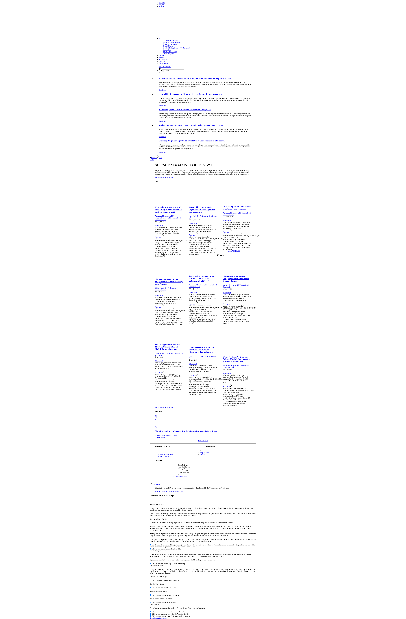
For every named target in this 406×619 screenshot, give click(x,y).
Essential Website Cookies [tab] (158, 519)
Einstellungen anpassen (175, 491)
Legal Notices (204, 453)
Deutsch (162, 3)
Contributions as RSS (165, 454)
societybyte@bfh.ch (180, 476)
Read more (162, 90)
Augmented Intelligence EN (164, 216)
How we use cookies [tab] (157, 504)
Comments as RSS (164, 456)
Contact (202, 454)
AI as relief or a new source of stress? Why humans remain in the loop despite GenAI (195, 78)
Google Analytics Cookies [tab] (158, 551)
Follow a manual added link (164, 177)
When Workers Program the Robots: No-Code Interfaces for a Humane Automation (236, 359)
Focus (176, 353)
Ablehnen (164, 491)
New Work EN (194, 216)
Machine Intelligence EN (163, 218)
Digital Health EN (161, 288)
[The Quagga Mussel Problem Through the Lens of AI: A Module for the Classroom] (169, 340)
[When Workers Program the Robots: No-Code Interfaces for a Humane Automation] (237, 353)
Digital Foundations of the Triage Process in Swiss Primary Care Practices (191, 125)
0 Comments (159, 225)
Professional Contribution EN (165, 289)
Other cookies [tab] (154, 604)
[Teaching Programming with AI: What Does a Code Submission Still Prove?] (203, 272)
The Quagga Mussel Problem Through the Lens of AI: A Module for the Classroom (167, 346)
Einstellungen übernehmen (158, 618)
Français (162, 6)
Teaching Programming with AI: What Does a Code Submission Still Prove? (192, 141)
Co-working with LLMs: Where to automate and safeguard (185, 110)
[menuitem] (205, 3)
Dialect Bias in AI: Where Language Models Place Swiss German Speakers (236, 278)
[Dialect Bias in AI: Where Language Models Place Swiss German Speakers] (237, 272)
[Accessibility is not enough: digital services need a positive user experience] (203, 203)
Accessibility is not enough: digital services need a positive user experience (190, 94)
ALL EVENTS (203, 441)
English (161, 4)
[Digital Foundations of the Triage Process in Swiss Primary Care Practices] (169, 275)
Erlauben (158, 491)
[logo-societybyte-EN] (171, 22)
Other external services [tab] (157, 565)
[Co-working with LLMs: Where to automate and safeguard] (237, 202)
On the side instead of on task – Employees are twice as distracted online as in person (202, 349)
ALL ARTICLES (234, 251)
